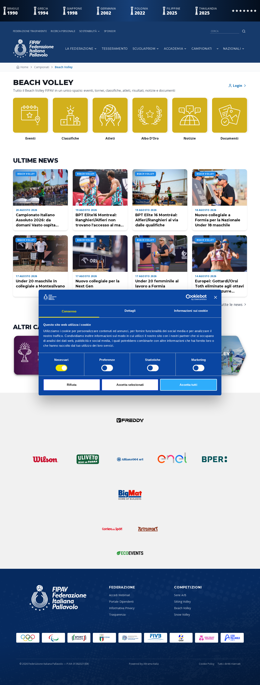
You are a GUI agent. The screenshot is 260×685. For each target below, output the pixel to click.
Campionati (202, 49)
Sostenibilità (88, 31)
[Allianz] (130, 459)
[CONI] (104, 638)
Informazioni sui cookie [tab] (191, 310)
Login (237, 85)
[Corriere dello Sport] (112, 529)
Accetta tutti (188, 384)
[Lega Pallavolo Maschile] (232, 638)
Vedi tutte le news (227, 304)
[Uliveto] (87, 459)
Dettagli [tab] (130, 310)
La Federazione (79, 49)
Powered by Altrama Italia (144, 664)
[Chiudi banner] (215, 297)
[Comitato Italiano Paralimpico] (130, 638)
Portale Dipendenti (121, 601)
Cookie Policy (206, 664)
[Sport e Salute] (79, 638)
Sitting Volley (182, 601)
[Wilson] (45, 459)
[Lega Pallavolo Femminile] (206, 638)
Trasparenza (117, 614)
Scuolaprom (144, 49)
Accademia (173, 49)
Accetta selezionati (130, 384)
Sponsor (110, 31)
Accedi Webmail (119, 595)
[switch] (107, 368)
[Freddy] (130, 420)
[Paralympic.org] (53, 638)
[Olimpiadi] (27, 638)
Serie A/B (180, 595)
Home (24, 67)
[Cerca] (243, 31)
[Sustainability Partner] (130, 552)
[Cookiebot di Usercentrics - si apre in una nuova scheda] (189, 297)
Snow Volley (182, 614)
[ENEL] (172, 459)
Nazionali (232, 49)
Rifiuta (71, 384)
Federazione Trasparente (30, 31)
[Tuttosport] (147, 529)
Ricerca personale (63, 31)
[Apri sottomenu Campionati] (217, 49)
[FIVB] (155, 638)
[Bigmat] (130, 495)
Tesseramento (115, 49)
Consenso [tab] (69, 311)
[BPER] (214, 459)
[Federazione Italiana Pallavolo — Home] (33, 48)
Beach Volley (182, 608)
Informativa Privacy (121, 608)
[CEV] (181, 638)
